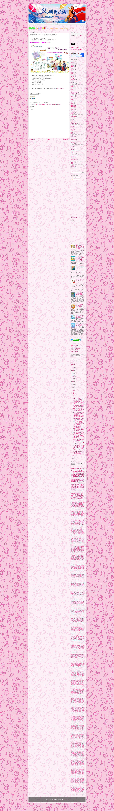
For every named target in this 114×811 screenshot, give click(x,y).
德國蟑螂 (76, 710)
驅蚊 (72, 790)
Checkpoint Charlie (81, 576)
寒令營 (78, 498)
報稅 (83, 689)
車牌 (36, 104)
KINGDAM (72, 539)
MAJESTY (80, 618)
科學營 (72, 516)
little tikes (72, 142)
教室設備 (72, 555)
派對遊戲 (82, 484)
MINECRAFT (82, 619)
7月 (74, 395)
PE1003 (75, 628)
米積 (74, 516)
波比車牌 (77, 734)
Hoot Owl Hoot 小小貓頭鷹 (79, 603)
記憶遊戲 (72, 112)
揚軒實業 (78, 720)
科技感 (80, 753)
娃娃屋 (74, 550)
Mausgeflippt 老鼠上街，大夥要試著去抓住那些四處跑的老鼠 (78, 419)
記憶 (79, 769)
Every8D (81, 585)
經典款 (79, 531)
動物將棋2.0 (73, 681)
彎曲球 (73, 709)
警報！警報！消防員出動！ (77, 772)
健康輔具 (72, 162)
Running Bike (75, 639)
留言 (73, 179)
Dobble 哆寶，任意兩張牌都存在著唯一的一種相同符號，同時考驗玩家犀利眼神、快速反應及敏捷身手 (80, 246)
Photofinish (72, 635)
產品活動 (72, 69)
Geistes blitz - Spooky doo (80, 595)
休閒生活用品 (73, 106)
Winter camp (82, 510)
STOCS (72, 489)
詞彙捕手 (76, 770)
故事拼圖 (75, 529)
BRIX (75, 569)
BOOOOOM (73, 569)
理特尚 (72, 122)
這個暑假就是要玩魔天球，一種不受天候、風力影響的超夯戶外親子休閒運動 (78, 409)
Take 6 (78, 653)
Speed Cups (73, 647)
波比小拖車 (74, 734)
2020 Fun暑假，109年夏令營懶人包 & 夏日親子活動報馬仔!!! (80, 316)
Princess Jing (73, 636)
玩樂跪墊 (81, 745)
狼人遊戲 (79, 742)
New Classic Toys (74, 125)
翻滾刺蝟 (76, 760)
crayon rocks (73, 83)
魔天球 (76, 791)
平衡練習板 (82, 550)
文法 (73, 725)
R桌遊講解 (79, 639)
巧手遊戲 (76, 492)
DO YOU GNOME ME (76, 578)
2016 (73, 381)
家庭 (80, 699)
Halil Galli (74, 602)
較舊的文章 (65, 139)
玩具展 (81, 507)
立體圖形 (75, 754)
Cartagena (79, 575)
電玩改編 (74, 787)
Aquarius (72, 567)
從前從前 (81, 709)
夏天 (73, 690)
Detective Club (79, 582)
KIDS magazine (78, 520)
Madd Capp (76, 620)
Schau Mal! (72, 646)
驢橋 (74, 790)
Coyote (72, 577)
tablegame (80, 475)
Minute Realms (75, 622)
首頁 (49, 139)
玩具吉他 (76, 744)
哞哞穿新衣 (82, 685)
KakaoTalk (82, 610)
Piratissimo (82, 635)
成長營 (76, 506)
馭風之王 (81, 789)
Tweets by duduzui (74, 217)
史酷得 (82, 512)
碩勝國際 (80, 751)
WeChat (72, 662)
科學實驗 (77, 753)
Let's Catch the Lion (78, 617)
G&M (80, 591)
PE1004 (80, 628)
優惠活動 (72, 72)
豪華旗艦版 (72, 773)
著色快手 (83, 763)
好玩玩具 (78, 694)
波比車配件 (73, 556)
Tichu (80, 655)
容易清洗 (82, 699)
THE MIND (80, 542)
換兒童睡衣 (81, 720)
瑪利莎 (79, 530)
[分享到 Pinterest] (47, 102)
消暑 (74, 737)
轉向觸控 (78, 559)
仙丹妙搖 (80, 673)
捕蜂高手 (76, 719)
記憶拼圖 (81, 769)
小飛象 (79, 550)
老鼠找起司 (78, 761)
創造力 (78, 680)
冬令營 (79, 497)
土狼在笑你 (79, 689)
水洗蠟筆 (78, 515)
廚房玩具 (75, 551)
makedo (72, 85)
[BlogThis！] (44, 102)
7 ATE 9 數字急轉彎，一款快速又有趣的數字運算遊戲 (78, 416)
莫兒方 (72, 133)
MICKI (74, 510)
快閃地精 (83, 711)
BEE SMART (73, 568)
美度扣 (72, 86)
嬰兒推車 (74, 513)
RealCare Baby (79, 638)
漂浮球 (73, 738)
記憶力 (73, 559)
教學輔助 (75, 475)
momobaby (72, 666)
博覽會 (80, 512)
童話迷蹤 (73, 755)
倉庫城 (74, 675)
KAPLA (72, 113)
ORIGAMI (78, 626)
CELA (77, 519)
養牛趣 (78, 789)
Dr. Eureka (82, 583)
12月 (74, 387)
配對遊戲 (72, 166)
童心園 (72, 80)
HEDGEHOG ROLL (74, 600)
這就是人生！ (73, 779)
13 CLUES (79, 560)
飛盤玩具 (74, 789)
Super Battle (73, 649)
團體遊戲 (76, 689)
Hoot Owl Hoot (73, 603)
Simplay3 (78, 522)
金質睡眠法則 (77, 782)
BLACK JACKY (77, 568)
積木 (80, 485)
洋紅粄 (72, 735)
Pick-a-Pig (79, 635)
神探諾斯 (74, 753)
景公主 (78, 726)
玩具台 (74, 744)
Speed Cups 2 (77, 647)
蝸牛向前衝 (80, 765)
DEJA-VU (81, 577)
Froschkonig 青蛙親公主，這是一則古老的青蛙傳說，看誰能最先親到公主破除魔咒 (78, 446)
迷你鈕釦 (79, 778)
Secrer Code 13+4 (77, 646)
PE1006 (72, 629)
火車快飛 (77, 738)
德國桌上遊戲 (75, 474)
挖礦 (71, 719)
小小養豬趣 (79, 702)
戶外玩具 (79, 528)
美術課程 (73, 760)
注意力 (83, 734)
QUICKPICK (73, 637)
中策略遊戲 (77, 672)
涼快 (75, 737)
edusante (72, 664)
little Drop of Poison (74, 665)
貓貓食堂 (83, 773)
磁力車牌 (72, 752)
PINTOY (79, 631)
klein (83, 664)
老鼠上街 (75, 761)
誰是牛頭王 (72, 771)
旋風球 (80, 725)
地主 (82, 689)
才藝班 (74, 487)
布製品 (82, 513)
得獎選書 (78, 709)
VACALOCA (72, 657)
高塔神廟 (82, 790)
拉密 (76, 717)
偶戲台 (72, 676)
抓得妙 (73, 716)
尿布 (83, 703)
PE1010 (83, 629)
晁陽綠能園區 (75, 726)
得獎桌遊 (72, 496)
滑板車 (81, 515)
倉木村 (76, 675)
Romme (72, 639)
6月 (74, 396)
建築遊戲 (74, 528)
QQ (80, 636)
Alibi (81, 565)
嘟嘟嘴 (72, 73)
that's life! (81, 666)
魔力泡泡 (73, 791)
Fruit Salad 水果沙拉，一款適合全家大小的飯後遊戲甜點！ (80, 305)
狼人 (71, 742)
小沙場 (82, 702)
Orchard (78, 627)
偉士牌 (81, 675)
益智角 (77, 476)
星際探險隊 (82, 725)
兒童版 (75, 547)
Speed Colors (82, 646)
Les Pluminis (73, 153)
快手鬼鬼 (77, 711)
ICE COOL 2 (79, 604)
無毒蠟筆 (80, 556)
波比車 (76, 507)
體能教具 (72, 89)
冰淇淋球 (77, 512)
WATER (74, 658)
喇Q (77, 502)
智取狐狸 (81, 726)
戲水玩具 (72, 110)
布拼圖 (77, 513)
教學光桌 (72, 163)
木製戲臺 (75, 727)
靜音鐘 (77, 788)
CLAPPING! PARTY (74, 573)
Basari (78, 569)
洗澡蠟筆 (76, 735)
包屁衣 (83, 681)
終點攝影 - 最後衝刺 (77, 756)
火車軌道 (76, 530)
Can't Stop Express (81, 574)
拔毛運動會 (81, 717)
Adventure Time (78, 565)
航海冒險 (76, 762)
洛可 (81, 735)
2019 (73, 376)
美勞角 (75, 479)
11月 (74, 389)
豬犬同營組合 (79, 773)
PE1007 (75, 629)
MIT (75, 510)
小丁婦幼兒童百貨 (78, 701)
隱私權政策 (73, 364)
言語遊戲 (79, 532)
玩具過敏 (73, 745)
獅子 (78, 743)
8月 (74, 393)
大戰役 (80, 691)
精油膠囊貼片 (75, 531)
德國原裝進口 (81, 514)
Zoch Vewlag (76, 663)
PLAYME (72, 126)
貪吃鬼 (74, 774)
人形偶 (73, 673)
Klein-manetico (80, 612)
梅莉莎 (80, 728)
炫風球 (80, 738)
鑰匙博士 (80, 783)
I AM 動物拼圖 (73, 139)
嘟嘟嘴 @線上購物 (74, 345)
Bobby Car (82, 502)
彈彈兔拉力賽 (81, 708)
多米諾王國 (74, 549)
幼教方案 (72, 70)
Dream (72, 584)
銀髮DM (78, 783)
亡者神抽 (83, 672)
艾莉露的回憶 (80, 762)
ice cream (72, 511)
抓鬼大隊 (77, 716)
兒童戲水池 (74, 676)
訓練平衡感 (79, 504)
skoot (59, 104)
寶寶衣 (77, 550)
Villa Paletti (76, 657)
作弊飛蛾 (75, 674)
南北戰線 (75, 682)
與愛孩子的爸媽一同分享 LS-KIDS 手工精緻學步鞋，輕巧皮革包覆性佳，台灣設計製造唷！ (78, 402)
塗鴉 (71, 690)
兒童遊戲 (75, 497)
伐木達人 (72, 674)
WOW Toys (73, 93)
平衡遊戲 (72, 551)
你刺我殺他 (78, 674)
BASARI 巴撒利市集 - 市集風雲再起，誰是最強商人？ (80, 267)
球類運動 (82, 485)
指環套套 (79, 718)
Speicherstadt (82, 647)
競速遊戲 (79, 492)
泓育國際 (81, 480)
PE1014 (78, 630)
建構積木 (72, 99)
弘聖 (77, 528)
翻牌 (82, 760)
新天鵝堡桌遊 (75, 468)
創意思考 (75, 680)
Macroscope (73, 620)
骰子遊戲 (74, 519)
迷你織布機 (76, 778)
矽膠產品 (82, 530)
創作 (76, 548)
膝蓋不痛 (73, 762)
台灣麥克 (72, 130)
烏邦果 (78, 556)
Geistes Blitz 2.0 (73, 595)
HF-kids (75, 601)
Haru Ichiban (78, 602)
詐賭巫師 (73, 770)
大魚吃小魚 (77, 692)
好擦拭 (76, 694)
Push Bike (77, 636)
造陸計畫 (72, 780)
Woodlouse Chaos (81, 662)
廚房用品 (78, 708)
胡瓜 (71, 762)
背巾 (83, 761)
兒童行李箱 (40, 104)
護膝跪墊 (83, 772)
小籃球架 (73, 703)
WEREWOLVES (78, 658)
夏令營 (76, 495)
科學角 (72, 479)
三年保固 (75, 546)
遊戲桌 (82, 780)
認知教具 (82, 532)
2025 (73, 367)
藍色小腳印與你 (75, 764)
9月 (74, 392)
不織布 (78, 546)
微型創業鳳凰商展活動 (75, 514)
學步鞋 (75, 698)
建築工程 (78, 551)
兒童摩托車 (53, 104)
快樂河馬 (80, 711)
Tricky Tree (75, 656)
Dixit (83, 519)
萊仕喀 (79, 516)
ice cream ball (73, 116)
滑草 (80, 737)
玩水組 (76, 557)
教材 (74, 481)
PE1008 (78, 629)
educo (83, 663)
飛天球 (72, 789)
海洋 (82, 736)
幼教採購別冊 (79, 707)
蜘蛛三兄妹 (72, 765)
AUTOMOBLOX (78, 564)
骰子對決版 (76, 790)
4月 (74, 456)
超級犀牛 (75, 559)
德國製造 (72, 109)
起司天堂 (82, 774)
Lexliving (83, 617)
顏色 (74, 560)
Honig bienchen (82, 602)
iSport (82, 664)
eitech (75, 664)
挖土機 (83, 718)
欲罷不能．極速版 (81, 729)
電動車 (72, 787)
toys (83, 666)
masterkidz (73, 129)
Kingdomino (74, 612)
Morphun (72, 541)
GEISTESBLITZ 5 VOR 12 (77, 592)
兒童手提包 (78, 676)
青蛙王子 (80, 787)
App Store (75, 566)
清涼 (77, 737)
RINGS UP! (73, 638)
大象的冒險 (73, 692)
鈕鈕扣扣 (83, 782)
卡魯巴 (82, 548)
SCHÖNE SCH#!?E (77, 640)
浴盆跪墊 (80, 736)
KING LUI (75, 609)
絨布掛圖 (81, 756)
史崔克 (74, 506)
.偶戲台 (76, 560)
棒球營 (73, 729)
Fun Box (74, 591)
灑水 (74, 738)
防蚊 (81, 533)
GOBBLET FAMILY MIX (75, 593)
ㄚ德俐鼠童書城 (79, 667)
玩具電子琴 (76, 745)
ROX (76, 638)
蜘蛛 (83, 764)
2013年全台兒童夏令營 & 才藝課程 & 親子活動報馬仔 (78, 399)
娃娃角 (78, 478)
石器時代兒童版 (75, 751)
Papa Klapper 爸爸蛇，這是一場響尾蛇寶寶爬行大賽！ (78, 427)
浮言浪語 (76, 736)
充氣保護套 (74, 512)
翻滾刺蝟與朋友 (79, 760)
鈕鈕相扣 (75, 783)
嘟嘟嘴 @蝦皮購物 (74, 351)
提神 (72, 529)
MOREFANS (78, 521)
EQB (72, 119)
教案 (77, 529)
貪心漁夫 (76, 774)
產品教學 (72, 68)
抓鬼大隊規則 (81, 716)
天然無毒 (80, 692)
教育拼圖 (79, 529)
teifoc (72, 160)
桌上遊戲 (72, 65)
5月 (74, 455)
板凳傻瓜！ (73, 728)
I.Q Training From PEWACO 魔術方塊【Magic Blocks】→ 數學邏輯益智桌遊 (78, 452)
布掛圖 (79, 513)
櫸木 (71, 530)
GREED (72, 594)
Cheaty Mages (75, 576)
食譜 (76, 789)
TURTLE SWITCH (74, 653)
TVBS (83, 542)
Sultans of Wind (81, 648)
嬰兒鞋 (73, 698)
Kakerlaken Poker (77, 611)
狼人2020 (74, 742)
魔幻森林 (78, 791)
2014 (73, 384)
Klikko (83, 612)
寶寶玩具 (81, 700)
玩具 (72, 487)
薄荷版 (72, 764)
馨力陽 (76, 486)
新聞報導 (77, 725)
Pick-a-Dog (76, 635)
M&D (80, 540)
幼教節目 (83, 707)
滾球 (75, 556)
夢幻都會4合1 (73, 691)
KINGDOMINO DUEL (80, 609)
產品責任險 (73, 100)
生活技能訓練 (78, 747)
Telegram (76, 654)
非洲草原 (79, 788)
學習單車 (81, 698)
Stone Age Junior (76, 648)
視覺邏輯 (73, 769)
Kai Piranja (79, 610)
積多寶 (82, 753)
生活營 (83, 507)
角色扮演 (77, 487)
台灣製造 (72, 108)
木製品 (73, 727)
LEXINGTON (73, 521)
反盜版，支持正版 (79, 683)
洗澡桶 (74, 735)
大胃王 (82, 691)
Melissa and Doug (74, 92)
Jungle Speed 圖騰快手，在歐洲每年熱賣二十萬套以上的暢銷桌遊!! (78, 413)
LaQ (75, 494)
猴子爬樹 (82, 742)
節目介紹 (80, 755)
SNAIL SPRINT (75, 644)
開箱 (79, 533)
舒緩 (81, 531)
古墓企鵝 (76, 684)
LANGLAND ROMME (75, 613)
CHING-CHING (74, 123)
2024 (73, 368)
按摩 (81, 718)
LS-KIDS (75, 498)
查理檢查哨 (76, 728)
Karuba (81, 611)
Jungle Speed (75, 608)
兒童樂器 (79, 524)
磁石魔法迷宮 (79, 752)
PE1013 (75, 630)
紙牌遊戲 (73, 485)
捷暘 (79, 719)
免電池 (77, 493)
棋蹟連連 (82, 555)
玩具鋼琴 (73, 557)
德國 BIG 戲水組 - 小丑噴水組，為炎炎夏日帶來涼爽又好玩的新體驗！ (78, 429)
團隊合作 (73, 689)
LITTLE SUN (80, 539)
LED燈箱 (76, 539)
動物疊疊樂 (80, 681)
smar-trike (76, 666)
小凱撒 (83, 486)
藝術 (78, 764)
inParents (79, 488)
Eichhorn (81, 584)
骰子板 (80, 790)
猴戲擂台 (75, 743)
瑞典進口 (77, 746)
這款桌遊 (76, 779)
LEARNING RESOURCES (76, 150)
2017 (73, 379)
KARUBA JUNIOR (81, 608)
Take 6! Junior (82, 653)
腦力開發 (76, 516)
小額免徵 (79, 703)
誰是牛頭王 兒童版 (77, 771)
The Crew (79, 654)
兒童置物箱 (49, 104)
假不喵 (78, 675)
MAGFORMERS (74, 155)
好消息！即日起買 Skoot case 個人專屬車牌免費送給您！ (78, 433)
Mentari (72, 140)
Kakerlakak (72, 611)
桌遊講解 (72, 62)
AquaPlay (73, 145)
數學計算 (79, 555)
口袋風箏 (73, 684)
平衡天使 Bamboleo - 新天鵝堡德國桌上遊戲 (78, 449)
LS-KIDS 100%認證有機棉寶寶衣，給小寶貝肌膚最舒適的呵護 (78, 406)
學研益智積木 (78, 698)
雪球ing (72, 78)
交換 (71, 673)
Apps (80, 566)
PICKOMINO (82, 630)
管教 (78, 755)
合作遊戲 (80, 493)
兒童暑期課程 (82, 501)
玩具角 (80, 476)
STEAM (72, 492)
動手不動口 (80, 680)
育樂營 (79, 502)
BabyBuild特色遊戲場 (52, 24)
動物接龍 (77, 681)
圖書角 (72, 480)
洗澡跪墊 (79, 735)
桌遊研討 (73, 507)
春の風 (72, 726)
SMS (71, 644)
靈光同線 (77, 787)
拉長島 (78, 717)
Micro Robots (80, 621)
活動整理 (80, 486)
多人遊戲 (80, 690)
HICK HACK (78, 601)
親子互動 (81, 558)
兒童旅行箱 (44, 104)
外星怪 (78, 690)
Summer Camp (79, 494)
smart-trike (73, 501)
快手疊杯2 (74, 711)
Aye (81, 567)
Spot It (72, 648)
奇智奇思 (75, 693)
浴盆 (78, 736)
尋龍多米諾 (74, 701)
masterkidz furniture (74, 159)
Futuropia (77, 591)
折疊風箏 (74, 717)
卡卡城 (78, 682)
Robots (83, 638)
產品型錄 (72, 76)
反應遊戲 (72, 503)
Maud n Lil (79, 620)
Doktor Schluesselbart (78, 583)
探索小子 (75, 720)
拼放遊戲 (76, 718)
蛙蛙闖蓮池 (81, 764)
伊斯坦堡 (83, 673)
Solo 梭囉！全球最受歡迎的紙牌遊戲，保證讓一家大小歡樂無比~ (80, 293)
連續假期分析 (76, 780)
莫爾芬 (72, 532)
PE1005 (83, 628)
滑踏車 (74, 530)
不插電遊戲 (79, 470)
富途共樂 (73, 700)
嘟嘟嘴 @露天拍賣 (74, 349)
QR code (82, 636)
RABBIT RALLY (77, 637)
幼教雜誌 (72, 708)
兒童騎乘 (81, 547)
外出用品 (75, 690)
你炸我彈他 (81, 674)
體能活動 (75, 484)
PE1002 (72, 628)
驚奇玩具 (72, 96)
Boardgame (73, 63)
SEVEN (83, 640)
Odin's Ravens (75, 627)
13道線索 (82, 560)
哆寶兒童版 (79, 685)
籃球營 (83, 755)
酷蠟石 (72, 88)
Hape (72, 138)
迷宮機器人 (82, 778)
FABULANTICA (75, 586)
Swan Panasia (82, 649)
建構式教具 (73, 105)
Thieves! (74, 655)
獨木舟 (82, 743)
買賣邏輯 (79, 774)
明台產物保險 (77, 496)
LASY (83, 520)
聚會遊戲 (75, 558)
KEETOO (72, 609)
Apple (78, 566)
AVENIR (81, 564)
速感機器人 (79, 779)
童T (80, 754)
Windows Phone (76, 662)
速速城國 (83, 779)
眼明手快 (78, 557)
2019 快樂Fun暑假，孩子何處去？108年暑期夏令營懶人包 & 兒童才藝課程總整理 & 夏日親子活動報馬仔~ (80, 258)
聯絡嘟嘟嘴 (44, 24)
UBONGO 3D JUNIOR (81, 656)
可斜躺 (81, 684)
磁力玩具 (83, 751)
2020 (73, 375)
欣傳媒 (75, 729)
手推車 (82, 528)
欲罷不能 (77, 729)
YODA (72, 115)
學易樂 (72, 132)
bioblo (81, 663)
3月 (74, 458)
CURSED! (72, 574)
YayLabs (82, 479)
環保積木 (83, 746)
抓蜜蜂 (75, 716)
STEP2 (72, 102)
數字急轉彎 (76, 555)
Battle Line (80, 569)
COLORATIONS (82, 573)
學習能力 (75, 699)
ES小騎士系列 (78, 584)
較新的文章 (32, 139)
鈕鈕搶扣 (72, 783)
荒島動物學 (79, 763)
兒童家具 (72, 547)
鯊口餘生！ (82, 791)
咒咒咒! (75, 685)
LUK (71, 510)
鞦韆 (81, 788)
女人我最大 (81, 693)
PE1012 (72, 630)
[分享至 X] (45, 102)
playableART (81, 523)
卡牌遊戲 (72, 502)
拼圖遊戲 (73, 718)
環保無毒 (80, 746)
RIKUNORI (82, 637)
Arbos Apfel (75, 567)
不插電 (77, 671)
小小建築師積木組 (77, 503)
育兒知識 (81, 761)
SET (81, 640)
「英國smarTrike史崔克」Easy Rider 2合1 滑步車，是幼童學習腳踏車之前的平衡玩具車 (78, 436)
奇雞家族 (78, 693)
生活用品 (81, 747)
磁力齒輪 (75, 752)
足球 (75, 533)
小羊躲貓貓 (76, 703)
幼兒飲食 (76, 707)
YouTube (72, 663)
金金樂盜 (80, 782)
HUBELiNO (73, 136)
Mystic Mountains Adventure (79, 541)
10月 (74, 390)
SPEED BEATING (80, 644)
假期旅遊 (80, 546)
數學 (82, 529)
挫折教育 (74, 719)
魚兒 (80, 791)
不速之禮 (79, 671)
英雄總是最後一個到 (75, 763)
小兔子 (73, 702)
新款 (74, 725)
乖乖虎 (81, 672)
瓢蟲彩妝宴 (72, 747)
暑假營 (81, 506)
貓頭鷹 (72, 774)
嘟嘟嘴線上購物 (37, 24)
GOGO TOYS (73, 149)
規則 (71, 769)
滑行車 (82, 737)
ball (79, 663)
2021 (73, 373)
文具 (71, 725)
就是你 (82, 703)
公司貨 (33, 104)
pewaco (72, 95)
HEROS (72, 520)
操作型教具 (73, 79)
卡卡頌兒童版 (81, 682)
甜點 (75, 747)
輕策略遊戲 (73, 486)
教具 (72, 484)
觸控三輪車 (76, 769)
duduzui (72, 75)
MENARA (77, 619)
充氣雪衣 (79, 484)
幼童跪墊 (75, 708)
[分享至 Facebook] (46, 102)
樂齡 (83, 529)
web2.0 (76, 667)
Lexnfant (74, 540)
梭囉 (81, 728)
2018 (73, 378)
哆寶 (76, 685)
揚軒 (57, 104)
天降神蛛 (83, 692)
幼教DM (72, 66)
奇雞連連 (77, 549)
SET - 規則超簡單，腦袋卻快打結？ (80, 280)
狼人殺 (77, 742)
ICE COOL (75, 604)
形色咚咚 (81, 551)
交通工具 (74, 493)
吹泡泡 (83, 684)
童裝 (81, 754)
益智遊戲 (74, 504)
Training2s (82, 522)
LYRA (72, 152)
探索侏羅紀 (72, 720)
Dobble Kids (72, 583)
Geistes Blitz (82, 594)
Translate (80, 35)
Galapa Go (78, 594)
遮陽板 (73, 781)
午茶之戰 (72, 682)
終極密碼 (72, 756)
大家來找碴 (76, 691)
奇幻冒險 (72, 693)
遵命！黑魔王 (77, 781)
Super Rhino (76, 542)
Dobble (83, 582)
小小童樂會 (75, 702)
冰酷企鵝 (74, 548)
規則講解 (74, 532)
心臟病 (79, 710)
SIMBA (72, 542)
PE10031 (77, 628)
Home (31, 24)
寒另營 (76, 700)
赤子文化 (72, 533)
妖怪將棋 (81, 694)
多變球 (83, 690)
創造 (79, 548)
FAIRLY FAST (80, 586)
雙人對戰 (82, 559)
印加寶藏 (75, 683)
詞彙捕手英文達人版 (81, 770)
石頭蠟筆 (82, 557)
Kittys (77, 612)
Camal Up (76, 574)
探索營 (78, 506)
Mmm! (79, 622)
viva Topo (73, 667)
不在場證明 (73, 671)
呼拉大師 (72, 685)
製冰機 (78, 558)
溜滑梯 (79, 737)
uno (71, 667)
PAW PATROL (82, 627)
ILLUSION (82, 604)
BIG (73, 494)
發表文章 (74, 177)
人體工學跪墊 (77, 673)
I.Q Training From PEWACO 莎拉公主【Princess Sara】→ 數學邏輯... (78, 442)
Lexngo (72, 618)
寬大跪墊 (78, 700)
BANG (83, 567)
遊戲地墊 (79, 780)
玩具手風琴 (79, 744)
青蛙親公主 (73, 788)
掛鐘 (83, 719)
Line (77, 540)
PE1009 (80, 629)
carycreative (73, 523)
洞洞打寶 (73, 736)
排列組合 (81, 719)
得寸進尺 (76, 709)
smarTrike (78, 511)
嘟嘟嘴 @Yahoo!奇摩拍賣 (75, 348)
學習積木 (82, 497)
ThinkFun (77, 655)
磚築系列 (82, 752)
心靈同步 (81, 710)
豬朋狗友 (76, 773)
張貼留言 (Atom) (35, 142)
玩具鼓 (79, 745)
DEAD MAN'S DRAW (76, 577)
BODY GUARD (82, 568)
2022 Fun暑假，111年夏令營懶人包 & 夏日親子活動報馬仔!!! (80, 324)
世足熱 (75, 672)
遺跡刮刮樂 (80, 781)
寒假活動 (79, 495)
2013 (73, 386)
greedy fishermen (78, 664)
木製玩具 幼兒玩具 (79, 727)
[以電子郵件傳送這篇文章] (43, 102)
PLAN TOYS (73, 156)
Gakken (75, 594)
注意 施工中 (80, 734)
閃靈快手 (77, 533)
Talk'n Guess (73, 654)
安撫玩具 (78, 699)
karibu (75, 511)
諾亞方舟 (81, 771)
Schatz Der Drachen (81, 645)
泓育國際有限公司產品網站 (58, 88)
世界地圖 (82, 671)
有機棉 (75, 515)
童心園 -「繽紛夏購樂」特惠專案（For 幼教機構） (78, 440)
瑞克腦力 (72, 165)
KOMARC (74, 610)
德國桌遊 (76, 485)
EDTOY (72, 146)
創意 (78, 548)
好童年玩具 (73, 143)
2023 (73, 370)
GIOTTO (83, 592)
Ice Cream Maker (80, 538)
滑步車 (78, 507)
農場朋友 (73, 778)
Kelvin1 (83, 488)
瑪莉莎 (72, 103)
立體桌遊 (78, 754)
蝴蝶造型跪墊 (77, 765)
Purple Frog (73, 120)
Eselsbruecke (78, 585)
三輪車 (81, 511)
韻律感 (83, 788)
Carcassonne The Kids (74, 575)
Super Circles (77, 649)
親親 (72, 135)
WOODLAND (82, 658)
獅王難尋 (80, 743)
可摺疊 (79, 684)
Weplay (72, 82)
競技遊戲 (76, 755)
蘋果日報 (82, 516)
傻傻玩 (83, 546)
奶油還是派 (73, 694)
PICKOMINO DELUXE (74, 631)
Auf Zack (79, 567)
